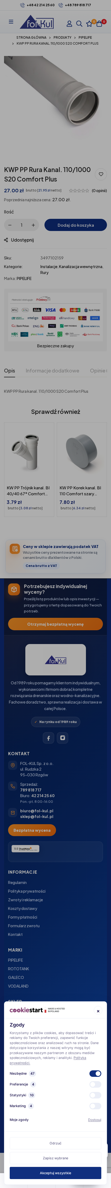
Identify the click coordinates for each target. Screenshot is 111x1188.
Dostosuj (94, 1120)
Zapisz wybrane (55, 1158)
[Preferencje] (95, 1084)
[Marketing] (95, 1106)
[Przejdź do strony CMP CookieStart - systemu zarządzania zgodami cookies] (37, 1010)
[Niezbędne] (95, 1073)
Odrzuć (55, 1143)
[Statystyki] (95, 1095)
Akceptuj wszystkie (55, 1173)
